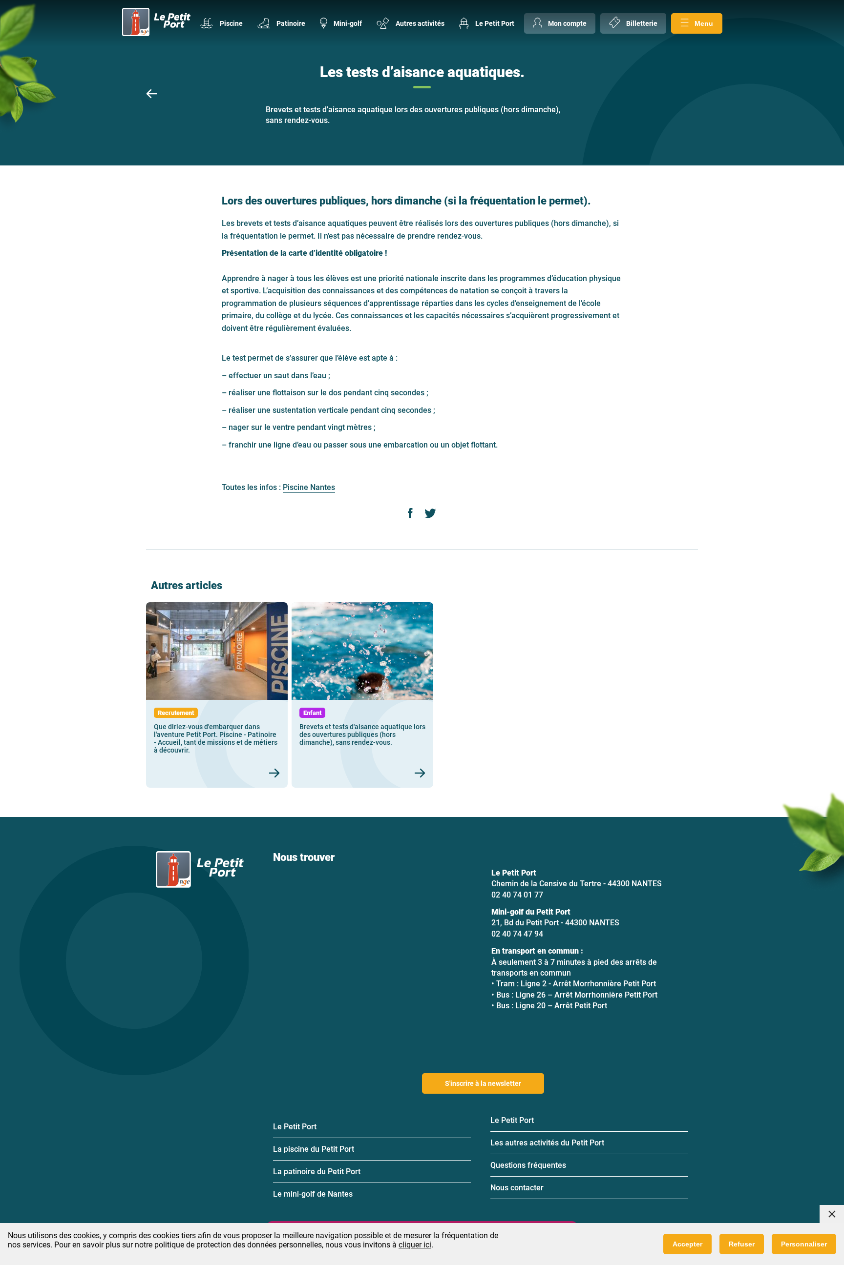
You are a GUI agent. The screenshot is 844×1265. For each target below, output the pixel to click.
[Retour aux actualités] (151, 95)
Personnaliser (804, 1244)
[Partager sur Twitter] (430, 514)
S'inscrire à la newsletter (483, 1083)
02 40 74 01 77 (517, 894)
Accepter (687, 1244)
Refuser (742, 1244)
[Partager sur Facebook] (410, 514)
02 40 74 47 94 (517, 934)
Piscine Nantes (309, 487)
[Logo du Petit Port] (156, 23)
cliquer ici (415, 1244)
